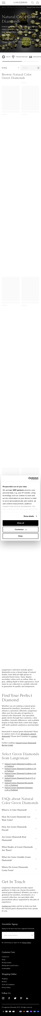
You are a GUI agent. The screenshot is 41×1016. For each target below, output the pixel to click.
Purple (15, 42)
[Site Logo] (20, 2)
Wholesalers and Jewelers (10, 965)
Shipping (5, 979)
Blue (11, 39)
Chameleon (24, 39)
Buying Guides (6, 963)
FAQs (3, 960)
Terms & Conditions (8, 984)
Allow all (20, 523)
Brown (17, 39)
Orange (4, 42)
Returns (4, 982)
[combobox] (32, 2)
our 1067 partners (16, 490)
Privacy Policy (6, 987)
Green (36, 39)
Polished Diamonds (22, 57)
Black (7, 39)
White (20, 42)
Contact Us (5, 957)
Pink (10, 42)
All (3, 39)
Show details (29, 516)
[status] (31, 67)
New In (8, 57)
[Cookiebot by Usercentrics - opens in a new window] (28, 478)
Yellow (26, 42)
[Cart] (37, 2)
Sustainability (6, 968)
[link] (4, 999)
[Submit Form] (32, 935)
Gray (30, 39)
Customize (19, 529)
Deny (20, 536)
